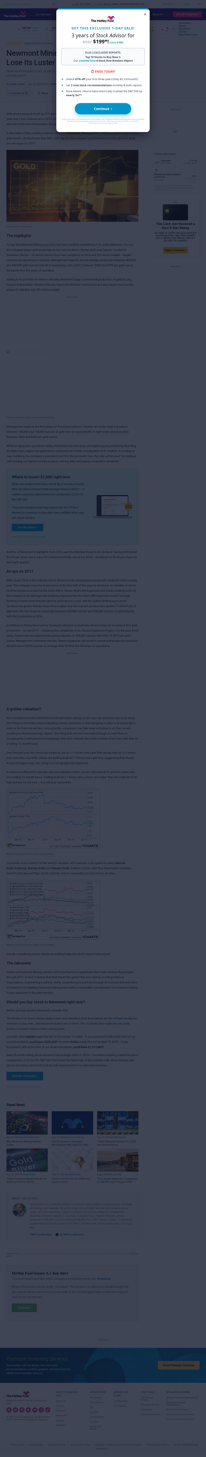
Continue (103, 108)
